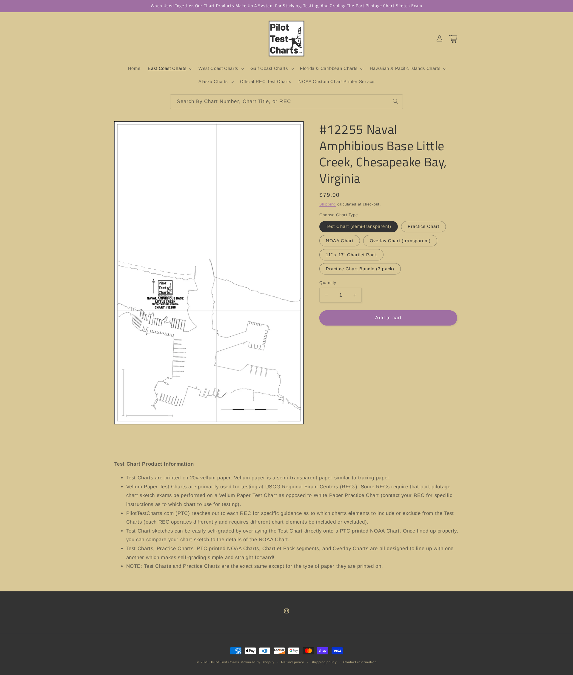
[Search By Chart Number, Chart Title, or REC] (395, 101)
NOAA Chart (339, 240)
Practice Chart (424, 226)
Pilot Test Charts (225, 662)
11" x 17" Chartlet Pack (351, 254)
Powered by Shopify (258, 662)
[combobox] (286, 102)
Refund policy (292, 662)
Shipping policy (324, 662)
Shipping (327, 204)
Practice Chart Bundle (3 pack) (360, 268)
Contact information (359, 662)
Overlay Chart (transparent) (400, 240)
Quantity (327, 282)
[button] (169, 68)
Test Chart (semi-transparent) (358, 226)
